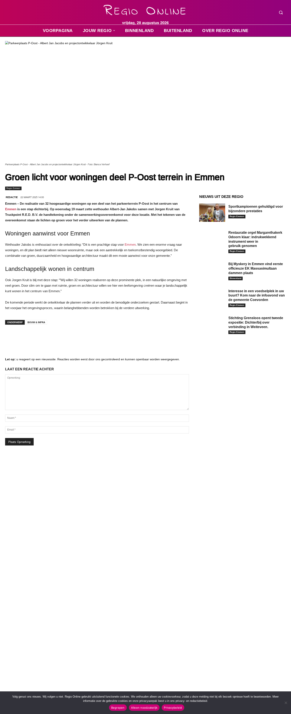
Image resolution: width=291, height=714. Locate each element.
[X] (49, 336)
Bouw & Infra (36, 322)
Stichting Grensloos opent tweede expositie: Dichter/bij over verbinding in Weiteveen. (255, 322)
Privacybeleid (173, 707)
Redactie (12, 197)
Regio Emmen (13, 188)
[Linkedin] (24, 336)
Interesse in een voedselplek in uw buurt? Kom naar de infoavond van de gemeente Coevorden (256, 295)
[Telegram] (37, 336)
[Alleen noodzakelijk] (286, 703)
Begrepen (118, 707)
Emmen (10, 209)
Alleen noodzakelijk (144, 707)
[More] (75, 336)
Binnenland (235, 278)
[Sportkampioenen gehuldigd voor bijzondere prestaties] (212, 212)
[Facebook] (11, 336)
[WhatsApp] (62, 336)
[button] (281, 12)
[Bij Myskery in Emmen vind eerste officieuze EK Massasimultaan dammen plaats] (212, 270)
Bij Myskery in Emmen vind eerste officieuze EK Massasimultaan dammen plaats (255, 268)
